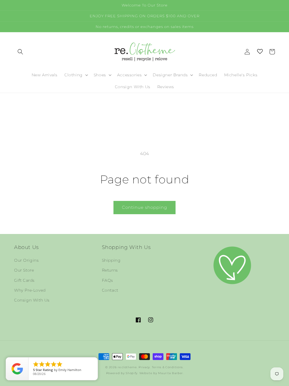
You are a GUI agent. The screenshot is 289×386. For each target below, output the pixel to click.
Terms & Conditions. (168, 367)
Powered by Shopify (122, 373)
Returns (110, 270)
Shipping (111, 260)
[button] (20, 51)
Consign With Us (32, 300)
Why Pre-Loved (30, 290)
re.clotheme (127, 367)
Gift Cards (24, 280)
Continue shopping (144, 207)
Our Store (24, 270)
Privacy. (145, 367)
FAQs (107, 280)
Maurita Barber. (171, 373)
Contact (110, 290)
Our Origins (26, 260)
